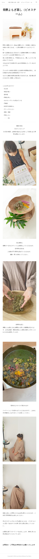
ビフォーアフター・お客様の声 (26, 2)
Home (3, 2)
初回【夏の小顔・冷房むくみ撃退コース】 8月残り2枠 (13, 2)
